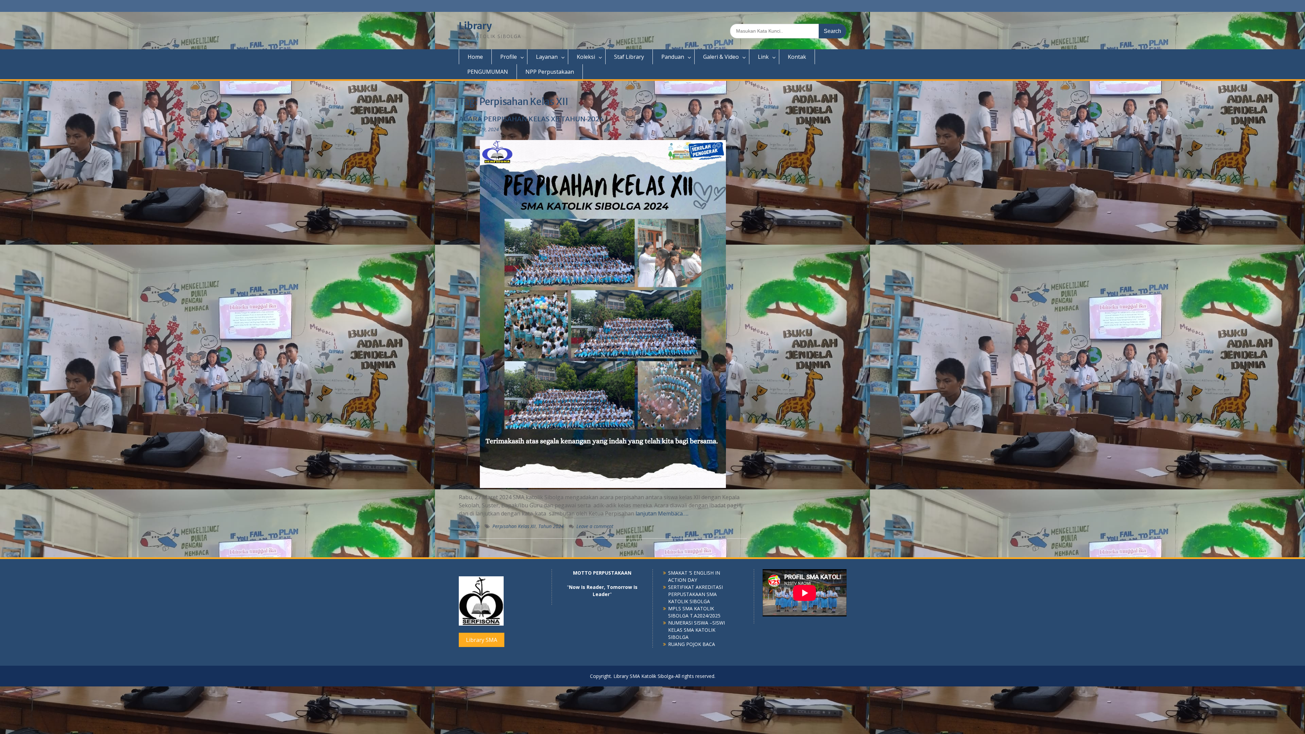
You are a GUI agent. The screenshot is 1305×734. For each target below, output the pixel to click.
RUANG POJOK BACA (691, 644)
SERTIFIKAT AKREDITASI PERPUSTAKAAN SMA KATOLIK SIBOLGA (695, 594)
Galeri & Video (721, 56)
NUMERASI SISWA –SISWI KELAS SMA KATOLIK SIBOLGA (696, 629)
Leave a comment (594, 526)
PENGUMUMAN (487, 71)
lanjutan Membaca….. (662, 513)
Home (475, 56)
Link (763, 56)
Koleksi (586, 56)
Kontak (797, 56)
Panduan (672, 56)
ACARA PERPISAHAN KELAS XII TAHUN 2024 (531, 119)
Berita (473, 526)
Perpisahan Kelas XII (514, 526)
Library (475, 26)
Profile (508, 56)
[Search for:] (788, 31)
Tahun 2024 (551, 526)
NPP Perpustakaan (549, 71)
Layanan (547, 56)
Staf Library (629, 56)
